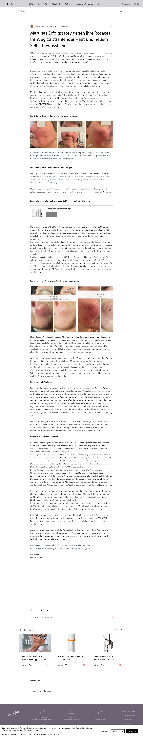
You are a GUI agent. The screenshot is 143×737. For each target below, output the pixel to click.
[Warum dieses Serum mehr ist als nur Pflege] (71, 643)
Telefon (100, 718)
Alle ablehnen (118, 731)
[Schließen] (140, 731)
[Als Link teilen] (48, 610)
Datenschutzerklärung (51, 734)
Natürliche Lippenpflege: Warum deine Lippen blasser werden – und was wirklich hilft (35, 658)
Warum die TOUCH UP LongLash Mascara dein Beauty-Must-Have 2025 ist (106, 658)
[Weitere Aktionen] (111, 26)
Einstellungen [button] (104, 731)
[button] (136, 4)
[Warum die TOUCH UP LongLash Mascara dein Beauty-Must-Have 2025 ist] (108, 643)
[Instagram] (12, 4)
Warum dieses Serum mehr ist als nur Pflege (71, 658)
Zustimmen (132, 731)
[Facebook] (7, 4)
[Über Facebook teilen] (31, 610)
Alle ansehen (119, 630)
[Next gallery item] (110, 309)
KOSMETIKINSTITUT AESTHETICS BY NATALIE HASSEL (42, 718)
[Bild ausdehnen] (43, 134)
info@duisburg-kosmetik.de (71, 719)
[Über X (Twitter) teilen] (37, 610)
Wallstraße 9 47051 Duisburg (42, 723)
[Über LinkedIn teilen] (42, 610)
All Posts (22, 11)
